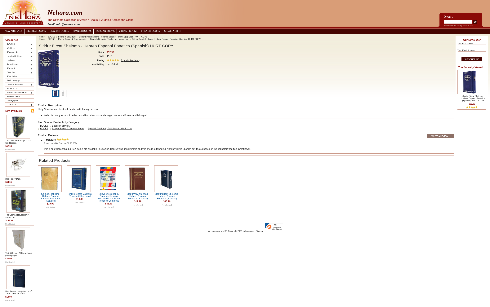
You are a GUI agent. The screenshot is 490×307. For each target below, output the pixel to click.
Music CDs (12, 88)
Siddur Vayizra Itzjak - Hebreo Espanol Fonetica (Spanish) (138, 196)
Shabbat (10, 72)
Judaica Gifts (172, 31)
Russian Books (105, 31)
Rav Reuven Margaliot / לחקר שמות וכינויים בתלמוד (19, 292)
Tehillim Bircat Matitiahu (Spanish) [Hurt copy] (79, 195)
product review (130, 60)
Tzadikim (10, 104)
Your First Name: (465, 43)
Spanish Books (82, 31)
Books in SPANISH (67, 37)
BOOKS (10, 44)
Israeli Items (12, 64)
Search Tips (467, 25)
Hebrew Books (36, 31)
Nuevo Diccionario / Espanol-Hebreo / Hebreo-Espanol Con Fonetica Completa (109, 197)
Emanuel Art (11, 52)
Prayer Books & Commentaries (72, 39)
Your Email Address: (466, 50)
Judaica (10, 60)
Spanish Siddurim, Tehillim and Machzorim (109, 39)
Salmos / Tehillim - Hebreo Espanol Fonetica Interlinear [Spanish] (51, 197)
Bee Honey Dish (12, 179)
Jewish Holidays (13, 56)
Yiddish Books (128, 31)
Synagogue (12, 100)
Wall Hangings (13, 80)
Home (42, 37)
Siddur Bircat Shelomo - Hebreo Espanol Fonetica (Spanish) (167, 196)
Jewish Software (14, 84)
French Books (150, 31)
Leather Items (13, 96)
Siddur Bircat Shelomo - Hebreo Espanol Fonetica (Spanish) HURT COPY (473, 98)
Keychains (12, 76)
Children (10, 48)
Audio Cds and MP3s (16, 92)
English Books (59, 31)
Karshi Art (10, 68)
